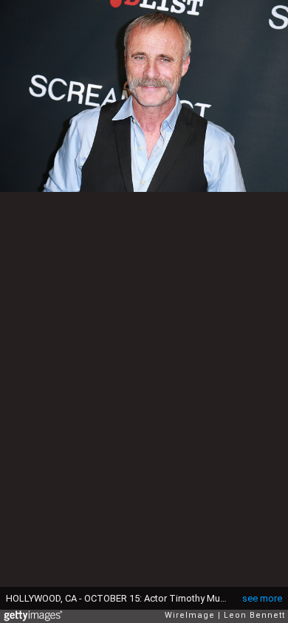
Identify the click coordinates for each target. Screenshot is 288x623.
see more (262, 598)
